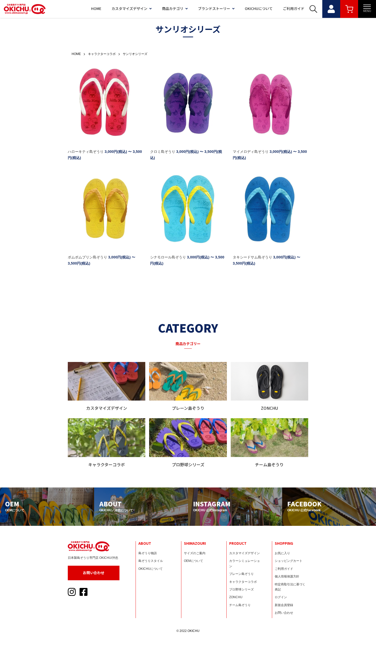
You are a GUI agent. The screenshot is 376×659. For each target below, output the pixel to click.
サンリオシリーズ (135, 54)
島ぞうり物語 (147, 553)
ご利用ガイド (293, 8)
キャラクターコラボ (102, 54)
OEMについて (193, 561)
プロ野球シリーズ (241, 589)
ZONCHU (235, 597)
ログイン (281, 597)
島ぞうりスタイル (150, 561)
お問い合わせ (93, 572)
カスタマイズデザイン (129, 8)
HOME (96, 8)
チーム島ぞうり (240, 605)
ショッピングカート (288, 561)
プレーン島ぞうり (241, 574)
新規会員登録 (284, 605)
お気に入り (282, 553)
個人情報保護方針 (287, 576)
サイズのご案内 (194, 553)
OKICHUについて (259, 8)
